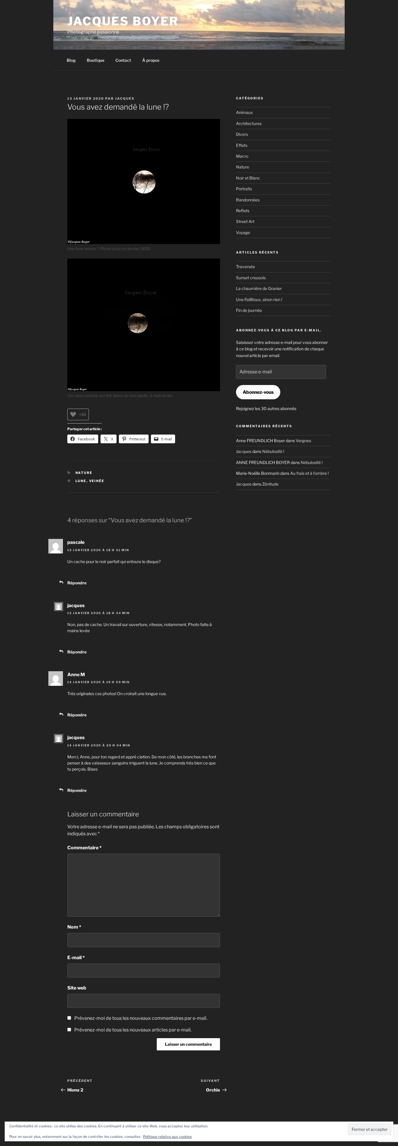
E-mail (76, 957)
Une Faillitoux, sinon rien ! (259, 299)
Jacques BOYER (123, 21)
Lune (81, 481)
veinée (97, 481)
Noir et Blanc (248, 177)
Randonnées (248, 199)
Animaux (244, 112)
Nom (74, 927)
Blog (71, 60)
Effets (241, 145)
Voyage (243, 232)
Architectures (249, 123)
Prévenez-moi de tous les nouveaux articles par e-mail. (132, 1030)
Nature (84, 473)
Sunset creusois (251, 277)
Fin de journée (249, 310)
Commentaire (84, 847)
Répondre (77, 582)
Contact (123, 60)
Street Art (245, 221)
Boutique (95, 60)
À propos (150, 60)
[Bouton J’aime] (73, 414)
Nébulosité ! (273, 451)
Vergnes (303, 440)
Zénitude (270, 483)
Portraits (244, 188)
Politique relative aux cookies (167, 1136)
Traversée (245, 266)
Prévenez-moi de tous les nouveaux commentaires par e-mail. (140, 1018)
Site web (76, 988)
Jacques (125, 98)
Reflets (242, 210)
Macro (242, 156)
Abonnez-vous (258, 392)
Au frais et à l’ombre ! (309, 473)
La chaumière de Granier (259, 288)
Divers (242, 134)
